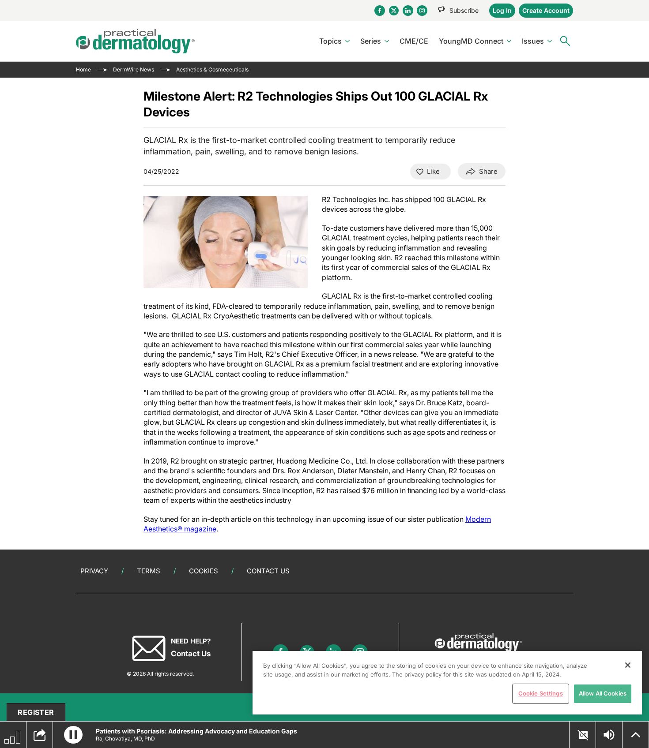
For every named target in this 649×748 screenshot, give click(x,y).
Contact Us (268, 571)
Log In (502, 10)
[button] (73, 734)
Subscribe (464, 10)
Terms (148, 571)
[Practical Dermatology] (135, 41)
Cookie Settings (540, 693)
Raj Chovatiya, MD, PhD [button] (125, 738)
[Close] (628, 665)
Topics (330, 41)
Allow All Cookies (602, 693)
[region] (447, 682)
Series (370, 41)
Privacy (94, 571)
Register (36, 712)
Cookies (203, 571)
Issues (533, 41)
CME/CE (414, 41)
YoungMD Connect (471, 41)
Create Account (546, 10)
